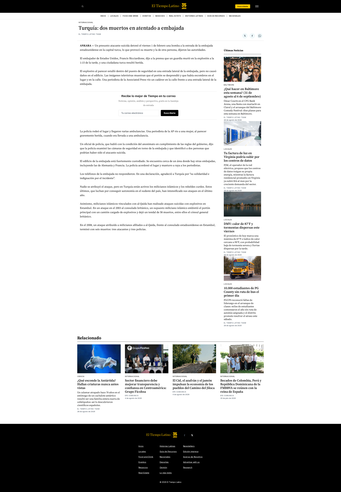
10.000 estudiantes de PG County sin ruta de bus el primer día (241, 292)
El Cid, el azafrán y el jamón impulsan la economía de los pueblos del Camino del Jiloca (194, 384)
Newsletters (189, 446)
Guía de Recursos (216, 16)
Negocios (160, 16)
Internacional (86, 22)
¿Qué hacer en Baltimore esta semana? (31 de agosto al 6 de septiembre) (242, 93)
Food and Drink (130, 16)
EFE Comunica (131, 396)
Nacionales (235, 16)
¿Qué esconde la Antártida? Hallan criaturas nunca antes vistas (98, 384)
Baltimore (229, 85)
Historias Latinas (194, 16)
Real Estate (175, 16)
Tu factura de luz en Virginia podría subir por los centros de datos (241, 157)
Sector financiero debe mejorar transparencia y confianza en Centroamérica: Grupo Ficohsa (145, 386)
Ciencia (80, 376)
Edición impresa (190, 451)
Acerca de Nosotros (193, 457)
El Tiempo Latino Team (90, 34)
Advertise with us (191, 462)
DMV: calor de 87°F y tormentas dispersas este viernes (241, 227)
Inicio (103, 16)
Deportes (164, 462)
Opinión (163, 467)
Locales (114, 16)
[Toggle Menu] (256, 6)
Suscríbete (242, 6)
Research (187, 467)
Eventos (147, 16)
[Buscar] (83, 6)
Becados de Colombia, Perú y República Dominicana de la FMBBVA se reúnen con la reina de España (240, 386)
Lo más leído (166, 473)
